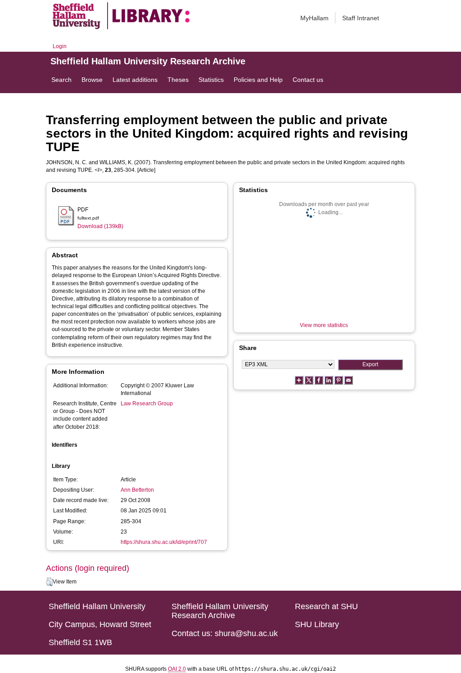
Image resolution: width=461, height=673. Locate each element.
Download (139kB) (100, 226)
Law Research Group (147, 403)
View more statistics (324, 325)
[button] (49, 582)
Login (60, 46)
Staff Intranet (360, 18)
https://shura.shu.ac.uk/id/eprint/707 (164, 542)
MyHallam (314, 18)
